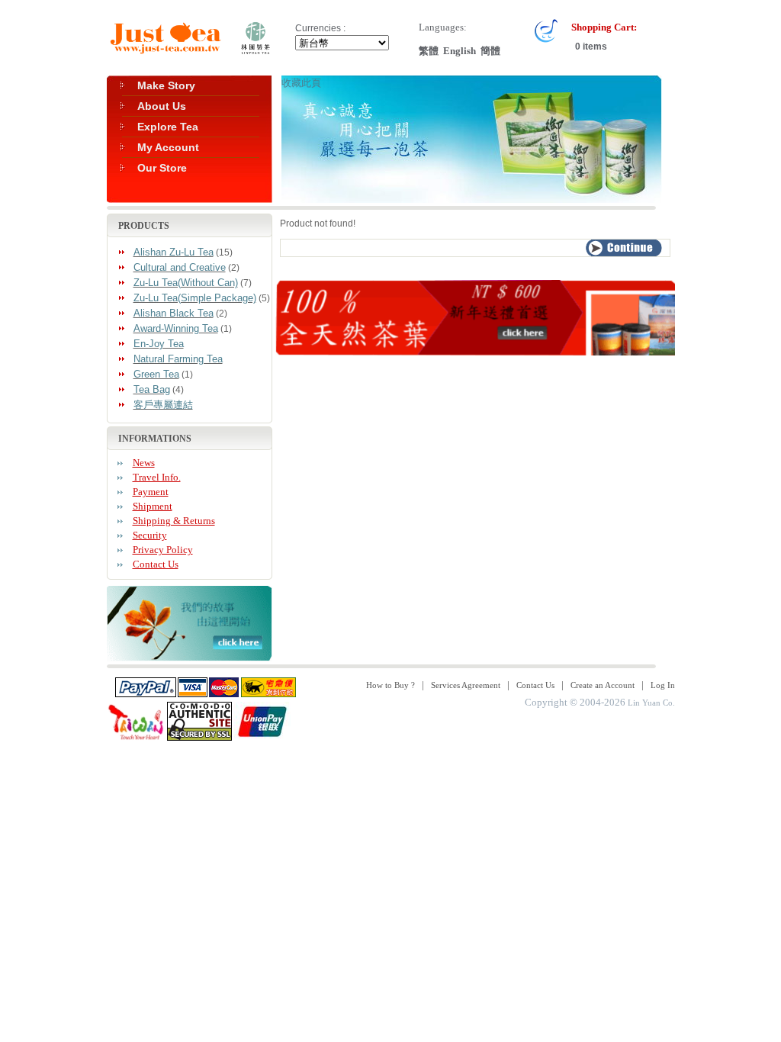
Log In (663, 685)
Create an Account (602, 685)
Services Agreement (465, 685)
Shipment (152, 506)
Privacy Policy (163, 549)
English (459, 50)
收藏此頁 (301, 82)
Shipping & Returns (174, 520)
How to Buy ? (390, 685)
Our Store (162, 168)
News (144, 462)
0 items (590, 46)
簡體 (490, 50)
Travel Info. (157, 477)
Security (150, 535)
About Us (161, 106)
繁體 (429, 50)
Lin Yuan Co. (651, 702)
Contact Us (155, 564)
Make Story (166, 85)
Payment (151, 491)
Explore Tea (167, 127)
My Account (168, 147)
